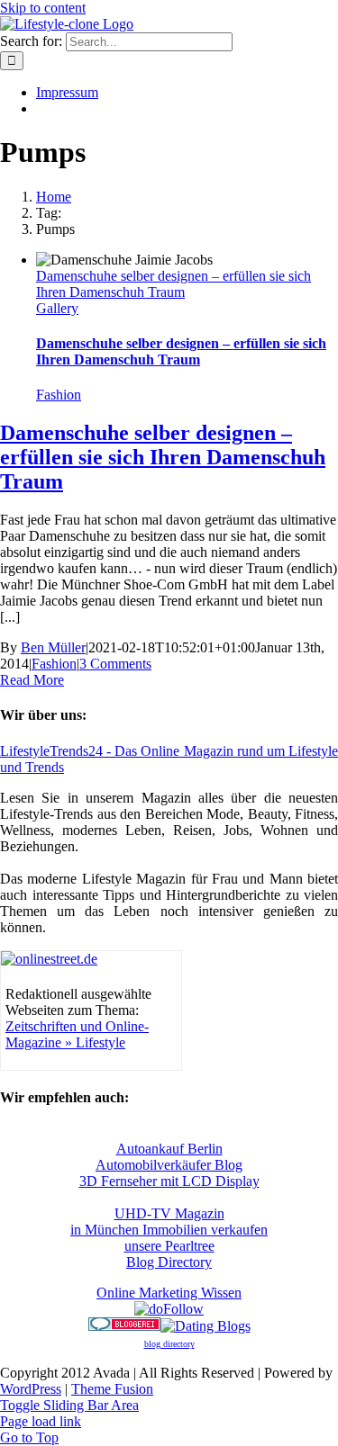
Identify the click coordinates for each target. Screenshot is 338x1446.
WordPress (30, 1389)
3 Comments (115, 663)
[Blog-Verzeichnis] (124, 1326)
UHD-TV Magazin (169, 1213)
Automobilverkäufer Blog (169, 1164)
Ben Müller (53, 647)
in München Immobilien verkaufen (169, 1229)
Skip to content (43, 7)
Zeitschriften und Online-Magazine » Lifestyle (77, 1034)
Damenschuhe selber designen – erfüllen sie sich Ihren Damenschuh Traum (173, 284)
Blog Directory (169, 1262)
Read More (32, 679)
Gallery (57, 308)
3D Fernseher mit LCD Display (169, 1181)
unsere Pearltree (169, 1245)
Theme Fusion (112, 1389)
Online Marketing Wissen (169, 1292)
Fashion (58, 394)
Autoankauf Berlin (169, 1148)
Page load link (40, 1421)
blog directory (169, 1344)
